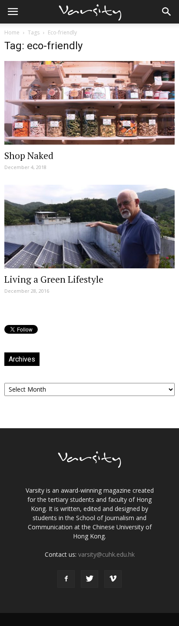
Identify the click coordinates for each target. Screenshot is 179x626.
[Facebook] (66, 579)
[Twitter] (89, 579)
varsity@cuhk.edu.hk (106, 554)
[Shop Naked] (89, 103)
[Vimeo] (113, 579)
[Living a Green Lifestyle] (89, 226)
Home (12, 32)
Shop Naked (28, 155)
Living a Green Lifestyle (53, 279)
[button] (167, 12)
